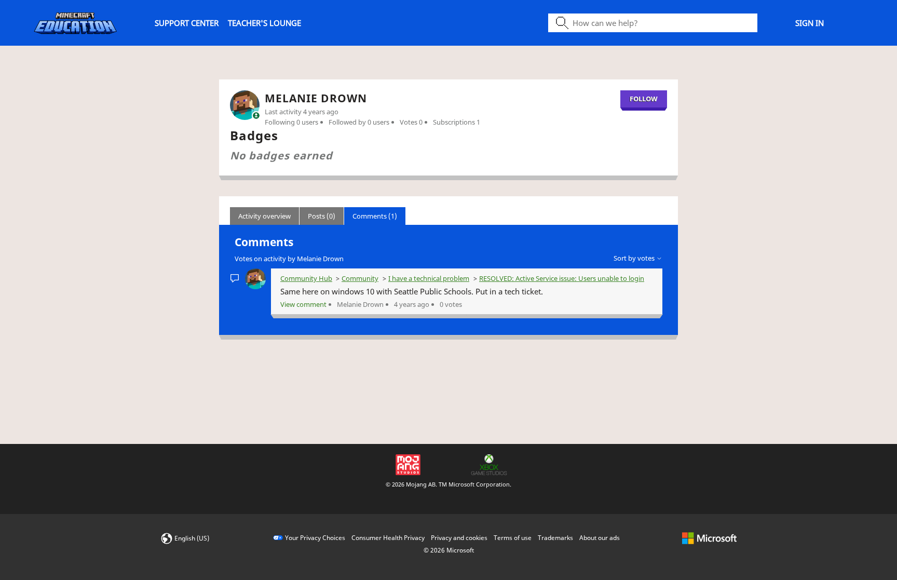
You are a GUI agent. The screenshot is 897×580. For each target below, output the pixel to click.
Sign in (809, 23)
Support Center (187, 23)
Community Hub (306, 278)
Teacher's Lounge (264, 23)
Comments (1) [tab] (374, 216)
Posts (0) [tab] (321, 216)
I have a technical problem (428, 278)
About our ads (599, 537)
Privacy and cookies (459, 537)
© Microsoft (449, 550)
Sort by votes (635, 258)
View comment (303, 304)
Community (360, 278)
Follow (644, 98)
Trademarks (555, 537)
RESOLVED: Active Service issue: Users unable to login (561, 278)
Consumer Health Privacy (388, 537)
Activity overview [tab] (264, 216)
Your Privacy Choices (315, 537)
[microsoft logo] (709, 537)
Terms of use (513, 537)
